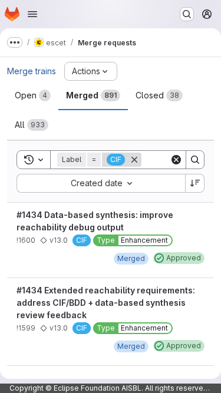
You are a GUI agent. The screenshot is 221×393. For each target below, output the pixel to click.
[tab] (32, 95)
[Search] (195, 159)
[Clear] (176, 160)
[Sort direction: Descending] (195, 183)
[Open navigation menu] (32, 14)
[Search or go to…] (187, 14)
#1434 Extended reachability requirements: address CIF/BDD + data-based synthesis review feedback (106, 302)
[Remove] (134, 160)
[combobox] (101, 183)
